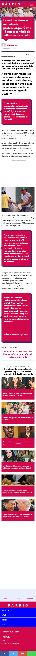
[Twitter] (13, 653)
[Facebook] (4, 653)
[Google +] (22, 653)
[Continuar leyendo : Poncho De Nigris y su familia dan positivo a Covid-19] (18, 408)
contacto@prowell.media (10, 643)
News (5, 54)
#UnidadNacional (12, 324)
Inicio (3, 54)
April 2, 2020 (10, 337)
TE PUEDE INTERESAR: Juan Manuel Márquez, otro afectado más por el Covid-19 (18, 354)
